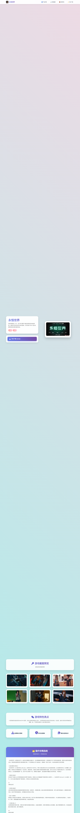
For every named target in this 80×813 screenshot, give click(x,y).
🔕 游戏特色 (61, 2)
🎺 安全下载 (70, 2)
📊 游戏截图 (52, 2)
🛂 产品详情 (44, 2)
